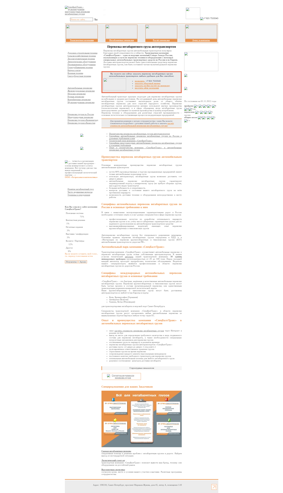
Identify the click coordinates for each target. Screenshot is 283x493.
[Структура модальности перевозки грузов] (121, 377)
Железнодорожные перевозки (81, 91)
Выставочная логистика (113, 469)
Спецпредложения (200, 82)
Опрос (75, 201)
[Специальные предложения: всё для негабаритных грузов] (141, 446)
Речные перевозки (76, 96)
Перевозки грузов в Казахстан (81, 123)
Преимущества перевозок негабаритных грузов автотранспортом (139, 134)
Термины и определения (79, 195)
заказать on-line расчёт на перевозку (152, 85)
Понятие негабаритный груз (81, 189)
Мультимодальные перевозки (81, 102)
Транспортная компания (82, 40)
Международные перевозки (80, 117)
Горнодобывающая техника (80, 67)
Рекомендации (79, 155)
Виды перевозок (80, 82)
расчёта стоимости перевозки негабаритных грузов (139, 331)
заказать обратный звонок (147, 83)
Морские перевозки (77, 94)
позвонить (140, 81)
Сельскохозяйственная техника (82, 56)
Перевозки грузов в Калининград (83, 120)
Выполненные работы (83, 129)
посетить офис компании (147, 88)
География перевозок (82, 108)
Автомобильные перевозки (80, 88)
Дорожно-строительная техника (82, 53)
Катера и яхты (74, 70)
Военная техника (75, 73)
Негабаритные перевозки (121, 40)
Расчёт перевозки (161, 40)
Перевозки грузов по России (81, 114)
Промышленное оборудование (82, 64)
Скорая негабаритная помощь (116, 451)
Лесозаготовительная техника (81, 59)
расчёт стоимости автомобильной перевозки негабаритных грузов (142, 124)
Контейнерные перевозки (79, 99)
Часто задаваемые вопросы (80, 192)
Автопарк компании (82, 142)
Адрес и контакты (201, 40)
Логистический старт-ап (113, 460)
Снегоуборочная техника (79, 76)
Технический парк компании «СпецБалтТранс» (131, 140)
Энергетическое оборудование (82, 61)
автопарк (129, 256)
